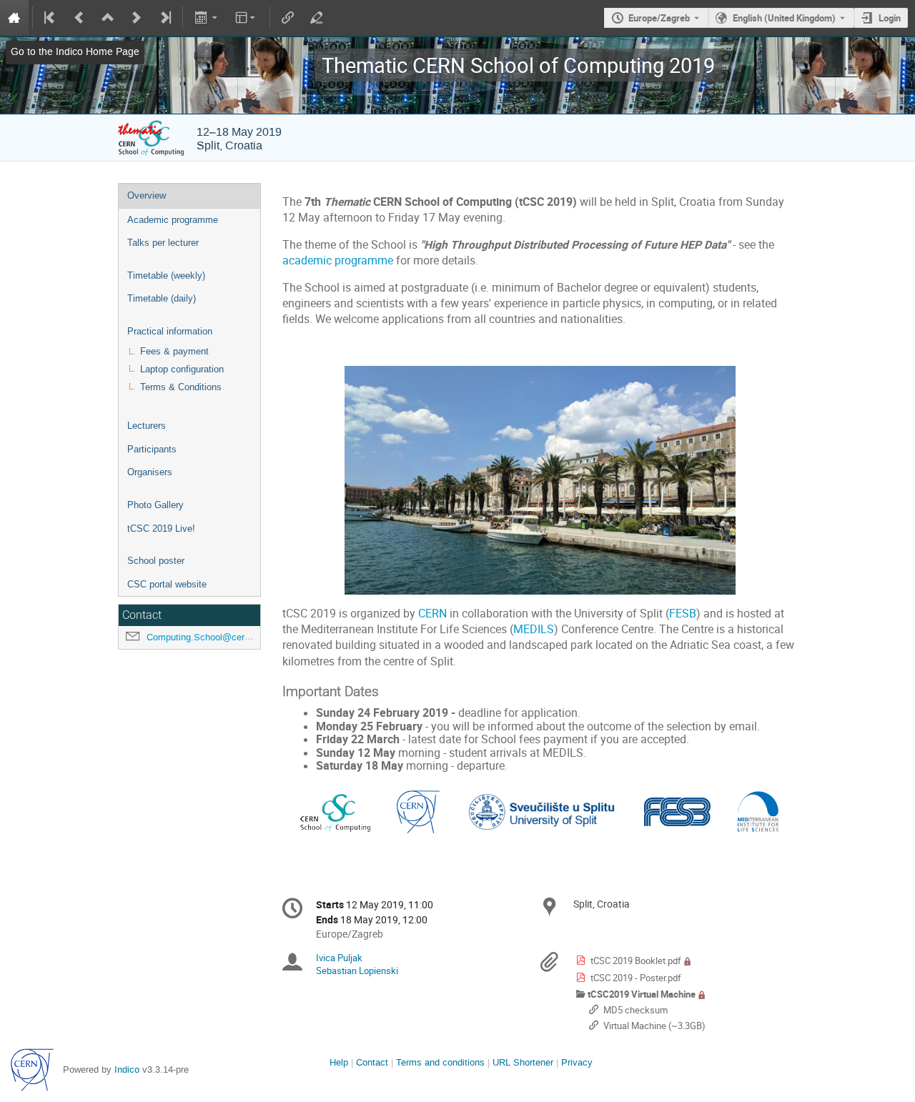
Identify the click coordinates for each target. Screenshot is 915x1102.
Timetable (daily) (161, 298)
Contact (372, 1062)
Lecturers (146, 425)
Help (339, 1062)
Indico (126, 1069)
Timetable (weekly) (166, 275)
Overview (146, 195)
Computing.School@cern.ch (204, 637)
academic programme (337, 260)
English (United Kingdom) (784, 17)
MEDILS (533, 629)
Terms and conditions (440, 1062)
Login (890, 17)
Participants (152, 449)
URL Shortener (523, 1062)
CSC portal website (167, 584)
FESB (682, 613)
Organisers (149, 472)
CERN (432, 613)
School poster (155, 560)
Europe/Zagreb (659, 17)
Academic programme (172, 219)
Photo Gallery (155, 505)
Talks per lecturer (163, 242)
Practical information (169, 331)
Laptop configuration (182, 369)
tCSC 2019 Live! (161, 528)
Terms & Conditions (181, 387)
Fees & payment (174, 351)
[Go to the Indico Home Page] (14, 18)
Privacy (577, 1062)
